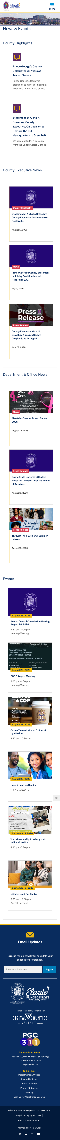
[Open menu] (52, 6)
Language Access (32, 1115)
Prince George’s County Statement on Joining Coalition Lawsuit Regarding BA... (31, 276)
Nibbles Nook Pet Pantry (23, 894)
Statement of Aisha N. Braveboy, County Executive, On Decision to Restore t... (29, 217)
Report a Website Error (28, 1120)
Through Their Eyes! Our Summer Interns (30, 537)
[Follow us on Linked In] (25, 1134)
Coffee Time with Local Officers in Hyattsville (28, 732)
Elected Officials (29, 1079)
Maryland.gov (24, 1128)
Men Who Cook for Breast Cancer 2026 (30, 420)
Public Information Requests (21, 1110)
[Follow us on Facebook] (32, 1134)
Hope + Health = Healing (23, 785)
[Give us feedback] (56, 798)
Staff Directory (29, 1083)
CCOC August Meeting (22, 676)
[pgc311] (30, 994)
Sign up (50, 969)
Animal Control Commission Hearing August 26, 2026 (30, 623)
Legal (19, 1115)
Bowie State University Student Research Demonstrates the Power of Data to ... (31, 481)
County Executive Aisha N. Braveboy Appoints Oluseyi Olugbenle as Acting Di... (26, 335)
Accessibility (43, 1110)
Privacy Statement (29, 1088)
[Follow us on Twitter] (20, 1134)
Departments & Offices (29, 1075)
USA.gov (37, 1128)
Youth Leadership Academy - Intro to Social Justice (28, 841)
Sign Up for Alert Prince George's (29, 1097)
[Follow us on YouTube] (38, 1134)
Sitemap (29, 1092)
